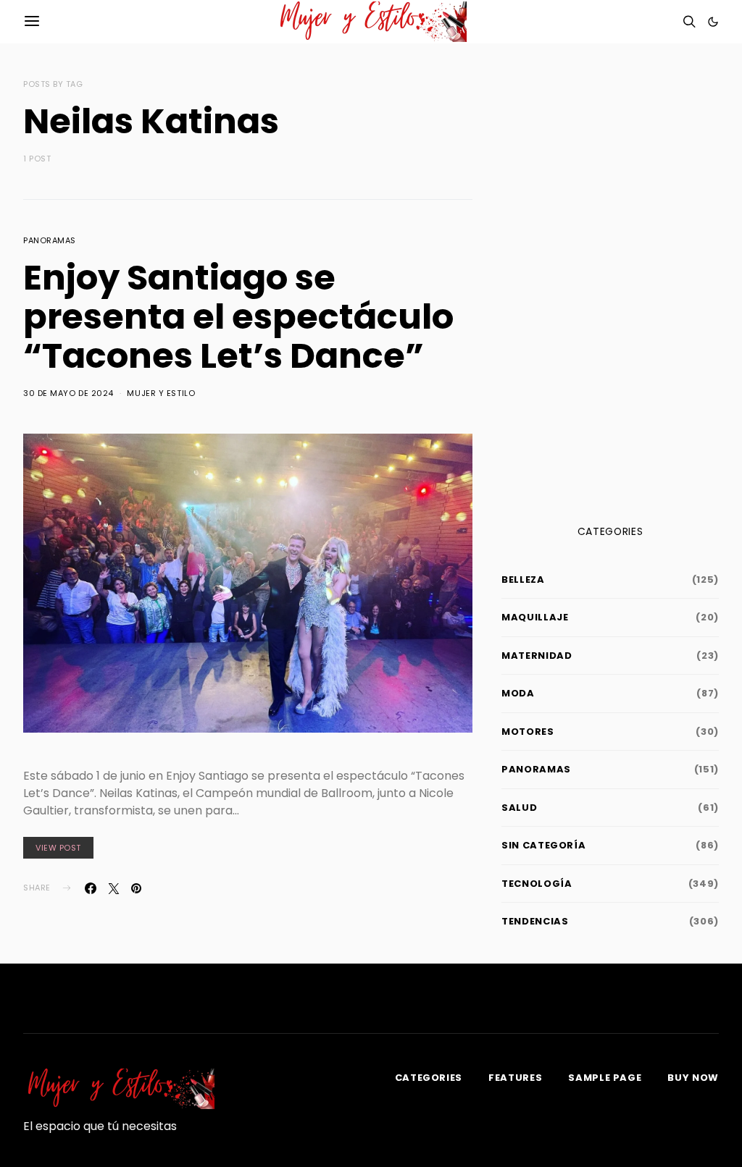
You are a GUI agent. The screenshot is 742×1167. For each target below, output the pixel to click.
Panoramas (49, 240)
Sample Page (604, 1077)
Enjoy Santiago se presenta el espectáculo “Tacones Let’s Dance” (238, 316)
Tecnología (536, 883)
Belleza (523, 579)
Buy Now (693, 1077)
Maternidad (536, 655)
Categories (429, 1077)
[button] (713, 22)
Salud (519, 807)
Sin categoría (543, 845)
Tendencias (535, 921)
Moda (518, 693)
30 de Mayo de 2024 (68, 393)
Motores (527, 731)
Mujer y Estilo (161, 393)
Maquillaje (535, 617)
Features (515, 1077)
